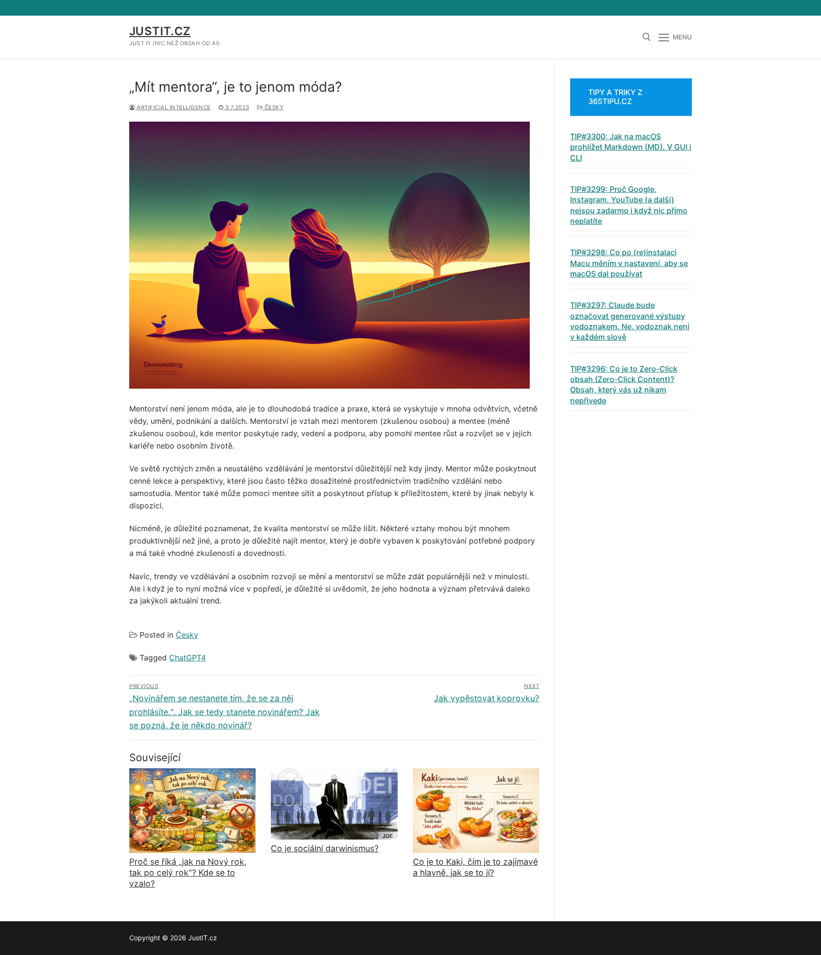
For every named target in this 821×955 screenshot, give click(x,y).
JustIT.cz (160, 31)
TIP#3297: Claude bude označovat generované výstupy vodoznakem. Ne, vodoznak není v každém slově (629, 321)
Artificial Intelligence (173, 107)
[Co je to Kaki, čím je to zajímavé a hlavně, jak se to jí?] (476, 810)
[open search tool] (646, 37)
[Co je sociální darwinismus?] (334, 804)
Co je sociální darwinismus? (325, 848)
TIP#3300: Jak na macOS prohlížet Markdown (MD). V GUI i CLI (630, 147)
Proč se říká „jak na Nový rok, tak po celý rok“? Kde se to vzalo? (188, 872)
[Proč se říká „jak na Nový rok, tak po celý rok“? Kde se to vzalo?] (192, 810)
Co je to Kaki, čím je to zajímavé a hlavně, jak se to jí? (475, 867)
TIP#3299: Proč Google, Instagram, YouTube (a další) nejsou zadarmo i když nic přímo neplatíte (628, 205)
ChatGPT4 (187, 657)
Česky (273, 107)
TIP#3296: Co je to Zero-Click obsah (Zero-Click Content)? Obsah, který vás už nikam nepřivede (624, 384)
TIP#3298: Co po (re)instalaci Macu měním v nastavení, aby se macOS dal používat (629, 263)
